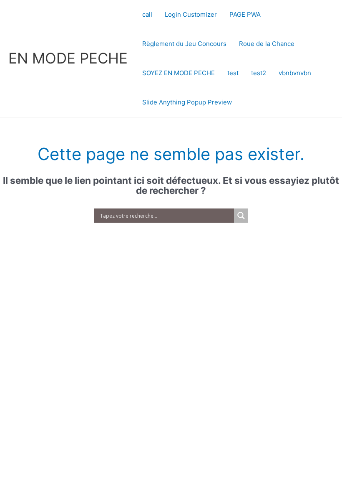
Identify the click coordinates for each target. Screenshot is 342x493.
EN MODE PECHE (68, 58)
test (233, 73)
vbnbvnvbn (295, 73)
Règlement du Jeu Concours (184, 44)
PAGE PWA (245, 14)
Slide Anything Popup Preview (187, 102)
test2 (258, 73)
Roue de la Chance (266, 44)
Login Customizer (191, 14)
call (147, 14)
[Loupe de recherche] (241, 215)
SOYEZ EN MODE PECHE (178, 73)
